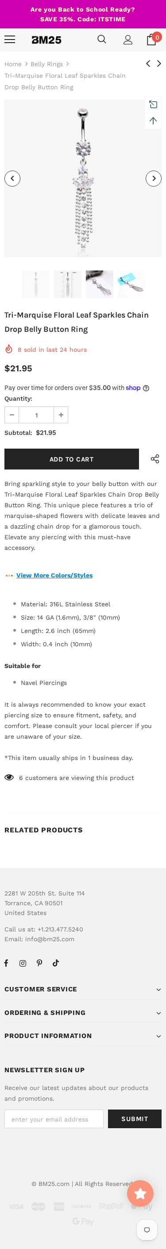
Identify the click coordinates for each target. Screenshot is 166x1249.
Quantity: (18, 398)
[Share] (153, 459)
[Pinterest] (39, 963)
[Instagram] (23, 963)
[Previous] (12, 179)
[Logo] (46, 39)
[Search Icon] (101, 39)
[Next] (154, 179)
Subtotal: (18, 432)
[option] (83, 178)
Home (13, 64)
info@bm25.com (49, 939)
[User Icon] (128, 39)
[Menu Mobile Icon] (9, 39)
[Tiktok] (56, 963)
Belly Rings (47, 64)
